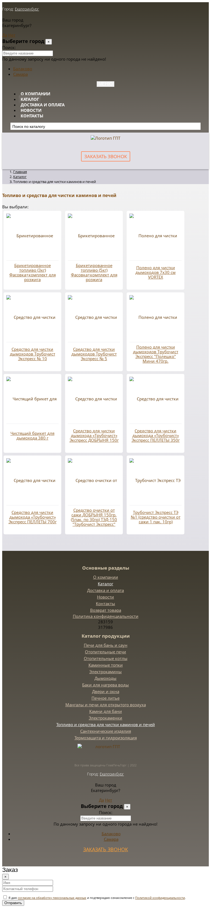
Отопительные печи (105, 651)
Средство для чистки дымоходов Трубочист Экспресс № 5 (94, 354)
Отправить (13, 903)
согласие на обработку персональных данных (52, 898)
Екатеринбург (27, 9)
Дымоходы (105, 678)
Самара (20, 74)
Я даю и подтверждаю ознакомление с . (97, 898)
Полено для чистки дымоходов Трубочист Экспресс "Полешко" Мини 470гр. (155, 354)
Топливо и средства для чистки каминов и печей (105, 724)
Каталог (30, 99)
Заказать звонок (105, 156)
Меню (105, 84)
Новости (31, 110)
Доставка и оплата (43, 104)
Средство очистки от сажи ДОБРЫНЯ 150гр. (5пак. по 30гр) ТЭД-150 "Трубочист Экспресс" (94, 517)
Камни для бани (105, 711)
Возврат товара (105, 610)
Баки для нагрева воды (105, 685)
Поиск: (9, 47)
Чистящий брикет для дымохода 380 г (32, 435)
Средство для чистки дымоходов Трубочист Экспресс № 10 (32, 354)
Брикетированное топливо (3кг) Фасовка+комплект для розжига (32, 272)
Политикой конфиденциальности (160, 898)
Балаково (22, 68)
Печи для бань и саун (105, 645)
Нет (11, 35)
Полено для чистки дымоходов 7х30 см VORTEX (155, 272)
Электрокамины (105, 671)
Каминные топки (105, 665)
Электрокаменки (105, 718)
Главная (20, 171)
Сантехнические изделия (105, 731)
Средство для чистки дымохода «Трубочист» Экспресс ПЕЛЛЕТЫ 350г (156, 436)
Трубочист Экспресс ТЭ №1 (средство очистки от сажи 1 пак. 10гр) (156, 517)
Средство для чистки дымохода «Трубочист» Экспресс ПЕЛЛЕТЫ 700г (33, 517)
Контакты (32, 115)
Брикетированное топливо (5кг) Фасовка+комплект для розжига (94, 272)
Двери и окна (105, 691)
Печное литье (105, 698)
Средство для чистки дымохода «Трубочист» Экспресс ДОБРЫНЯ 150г (94, 436)
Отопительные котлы (105, 658)
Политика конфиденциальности (105, 616)
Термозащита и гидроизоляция (105, 737)
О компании (35, 93)
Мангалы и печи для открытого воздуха (105, 704)
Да (4, 35)
